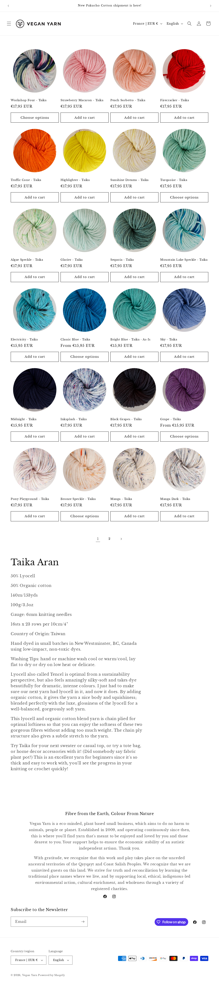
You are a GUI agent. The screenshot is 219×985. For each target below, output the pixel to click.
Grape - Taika (170, 419)
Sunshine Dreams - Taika (129, 180)
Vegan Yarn (29, 975)
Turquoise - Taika (173, 180)
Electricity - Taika (24, 339)
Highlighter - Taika (75, 180)
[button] (9, 23)
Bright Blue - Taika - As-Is (130, 339)
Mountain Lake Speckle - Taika (183, 260)
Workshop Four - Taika (29, 100)
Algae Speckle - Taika (27, 260)
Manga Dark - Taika (175, 499)
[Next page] (121, 539)
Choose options (35, 118)
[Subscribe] (82, 922)
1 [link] (98, 539)
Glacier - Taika (72, 260)
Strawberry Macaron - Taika (82, 100)
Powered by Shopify (51, 975)
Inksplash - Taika (74, 419)
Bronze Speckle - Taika (78, 499)
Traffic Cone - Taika (26, 180)
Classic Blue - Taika (75, 339)
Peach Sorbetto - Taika (127, 100)
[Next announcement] (210, 6)
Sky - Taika (168, 339)
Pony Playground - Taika (30, 499)
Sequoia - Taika (122, 260)
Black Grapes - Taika (126, 419)
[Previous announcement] (8, 6)
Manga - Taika (121, 499)
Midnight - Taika (24, 419)
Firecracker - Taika (174, 100)
